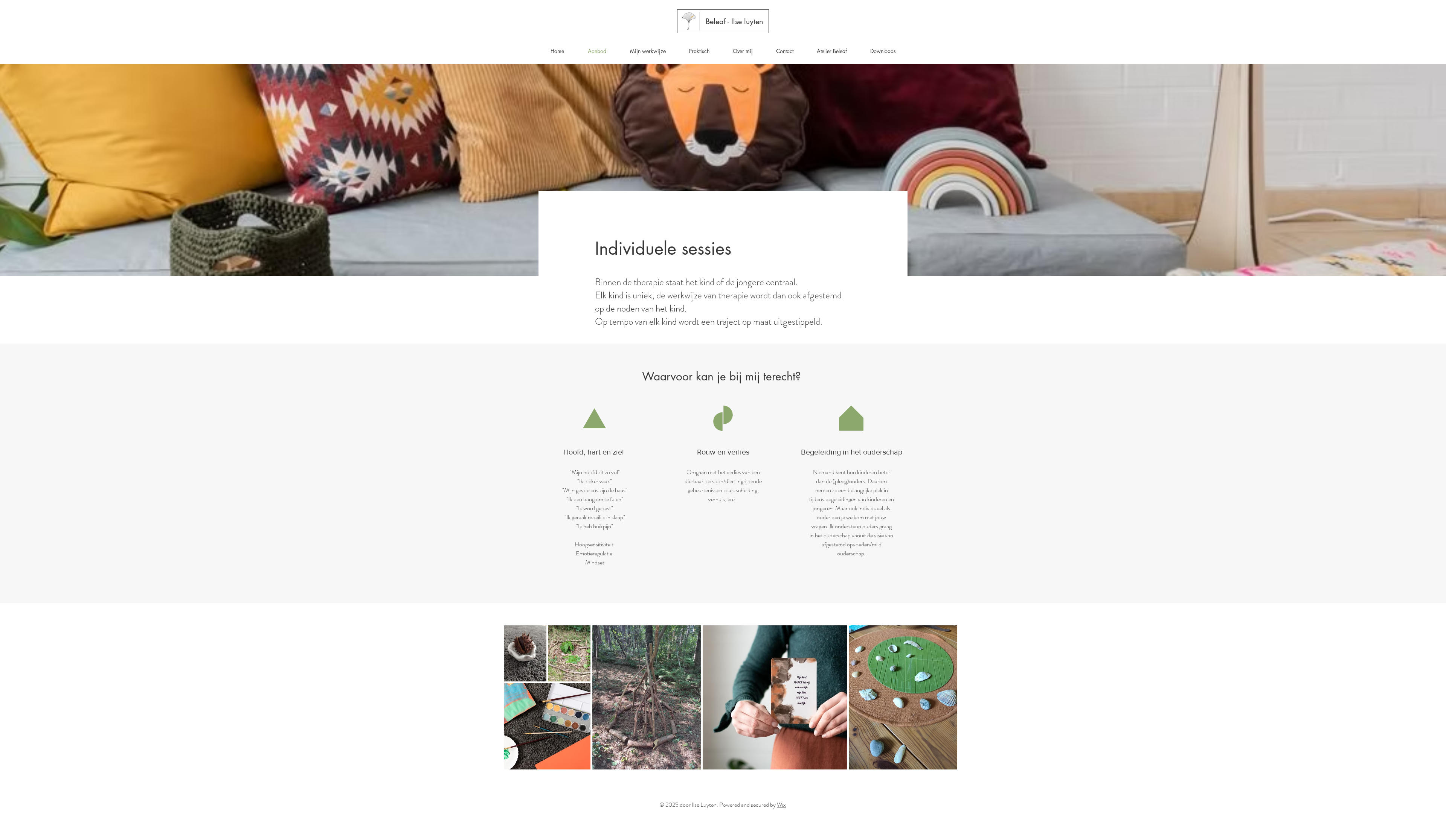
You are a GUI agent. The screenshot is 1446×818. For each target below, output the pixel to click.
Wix (781, 804)
